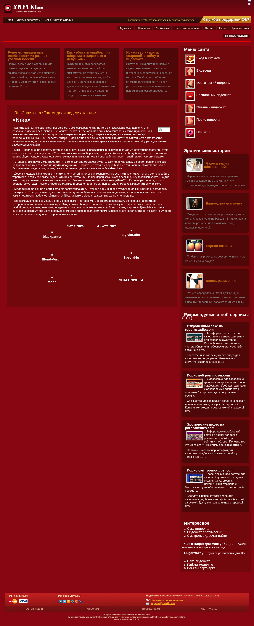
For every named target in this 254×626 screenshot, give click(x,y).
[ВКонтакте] (61, 601)
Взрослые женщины (187, 28)
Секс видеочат (198, 561)
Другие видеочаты (29, 19)
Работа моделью (200, 565)
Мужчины (125, 28)
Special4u (131, 257)
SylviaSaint (131, 235)
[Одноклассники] (69, 601)
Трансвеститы (240, 28)
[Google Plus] (76, 601)
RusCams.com (27, 112)
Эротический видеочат (214, 83)
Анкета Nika (107, 226)
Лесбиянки (162, 28)
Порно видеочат (209, 119)
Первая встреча (219, 246)
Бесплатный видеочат (213, 95)
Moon (52, 282)
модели (64, 138)
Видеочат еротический (204, 532)
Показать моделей (236, 35)
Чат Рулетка (209, 608)
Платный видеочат (211, 107)
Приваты (203, 132)
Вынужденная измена (224, 203)
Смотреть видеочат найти (207, 536)
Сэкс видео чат (199, 528)
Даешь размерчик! (221, 281)
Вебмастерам (151, 608)
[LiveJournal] (80, 601)
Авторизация (34, 608)
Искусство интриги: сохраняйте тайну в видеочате (142, 56)
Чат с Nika (75, 226)
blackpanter (52, 237)
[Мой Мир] (73, 601)
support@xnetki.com (163, 603)
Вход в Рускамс (208, 58)
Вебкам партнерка (201, 568)
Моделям (93, 608)
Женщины (143, 28)
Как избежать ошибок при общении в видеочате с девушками (88, 56)
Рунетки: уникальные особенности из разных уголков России (27, 56)
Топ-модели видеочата (65, 112)
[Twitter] (65, 601)
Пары (222, 28)
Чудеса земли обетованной (216, 165)
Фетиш (209, 28)
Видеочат (203, 70)
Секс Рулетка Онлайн (59, 19)
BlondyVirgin (52, 259)
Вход (10, 19)
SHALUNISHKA (131, 280)
